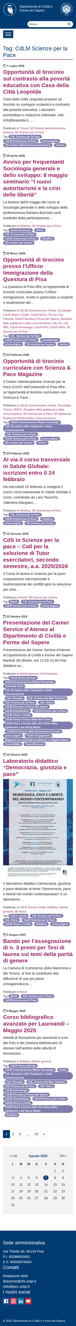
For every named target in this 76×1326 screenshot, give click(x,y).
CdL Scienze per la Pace (25, 136)
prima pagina (50, 140)
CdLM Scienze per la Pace (21, 140)
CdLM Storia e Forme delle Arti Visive (28, 719)
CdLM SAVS (57, 327)
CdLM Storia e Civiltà (16, 314)
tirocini (60, 145)
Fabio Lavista (18, 915)
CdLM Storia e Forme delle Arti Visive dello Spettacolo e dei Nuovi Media (31, 725)
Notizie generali (29, 673)
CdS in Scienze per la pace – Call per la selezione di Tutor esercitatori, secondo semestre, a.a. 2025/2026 (35, 553)
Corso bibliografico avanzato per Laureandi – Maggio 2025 (36, 1023)
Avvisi (40, 230)
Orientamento (48, 673)
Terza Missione (35, 744)
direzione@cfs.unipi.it (19, 1281)
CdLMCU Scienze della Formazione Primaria (33, 731)
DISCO (17, 409)
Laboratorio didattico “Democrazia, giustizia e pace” (35, 767)
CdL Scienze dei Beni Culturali (46, 698)
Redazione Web (15, 1276)
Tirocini (24, 128)
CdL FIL (57, 323)
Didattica (25, 225)
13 (36, 1134)
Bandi (23, 597)
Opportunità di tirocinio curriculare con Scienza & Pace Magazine (37, 367)
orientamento (50, 340)
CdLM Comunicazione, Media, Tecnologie (45, 310)
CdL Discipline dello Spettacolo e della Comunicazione (28, 428)
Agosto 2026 (38, 1156)
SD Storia (20, 911)
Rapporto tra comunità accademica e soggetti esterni (37, 739)
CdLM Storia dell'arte (23, 677)
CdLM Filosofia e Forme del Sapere (37, 318)
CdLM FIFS (41, 327)
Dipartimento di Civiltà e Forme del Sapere (36, 8)
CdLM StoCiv (39, 314)
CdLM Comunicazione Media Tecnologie (34, 422)
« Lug (13, 1155)
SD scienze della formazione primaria (27, 145)
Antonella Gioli (14, 686)
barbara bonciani (20, 230)
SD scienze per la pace (19, 242)
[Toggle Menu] (8, 34)
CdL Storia (46, 702)
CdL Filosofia (15, 698)
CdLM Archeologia (21, 327)
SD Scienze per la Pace (29, 132)
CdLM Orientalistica (17, 710)
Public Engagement (38, 735)
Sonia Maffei (12, 744)
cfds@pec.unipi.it (16, 1286)
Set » (63, 1155)
